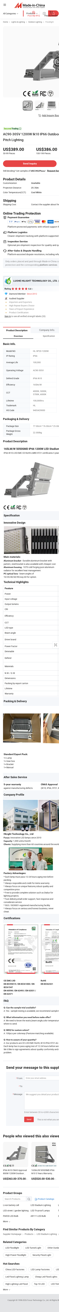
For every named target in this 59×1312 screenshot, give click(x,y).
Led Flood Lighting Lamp (17, 1276)
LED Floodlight (12, 1247)
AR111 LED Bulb (38, 1216)
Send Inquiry (30, 163)
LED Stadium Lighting (41, 1205)
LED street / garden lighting (16, 1210)
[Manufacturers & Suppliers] (29, 5)
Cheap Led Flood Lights (46, 1276)
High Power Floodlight (15, 1255)
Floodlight (49, 22)
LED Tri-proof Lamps (40, 1210)
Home (5, 22)
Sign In (8, 316)
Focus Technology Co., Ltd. (38, 1300)
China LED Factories (14, 1269)
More (5, 1289)
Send (29, 1119)
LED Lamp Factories (40, 1269)
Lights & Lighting (18, 22)
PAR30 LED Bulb (10, 1216)
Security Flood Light (42, 1255)
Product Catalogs (45, 1198)
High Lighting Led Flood (16, 1283)
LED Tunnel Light (33, 1247)
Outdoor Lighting (35, 22)
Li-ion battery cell (11, 1205)
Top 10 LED (39, 1283)
